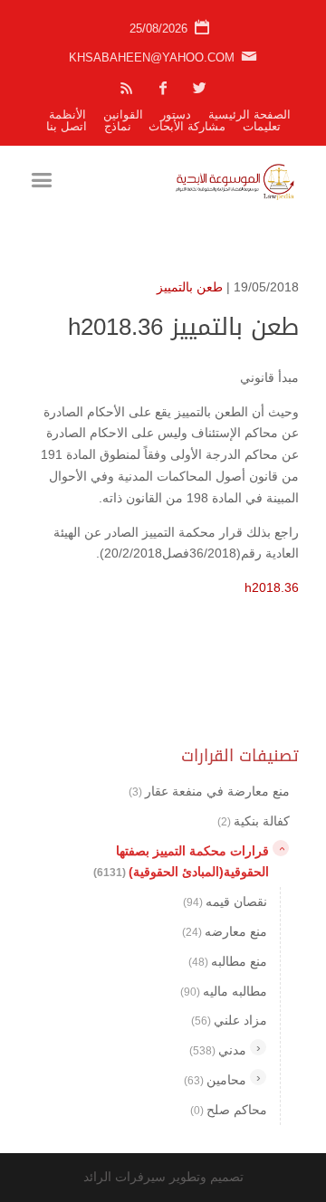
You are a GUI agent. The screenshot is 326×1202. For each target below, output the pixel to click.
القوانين (123, 114)
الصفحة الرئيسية (249, 114)
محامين (215, 1080)
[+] (258, 1047)
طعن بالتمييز (190, 287)
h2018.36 (271, 587)
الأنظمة (67, 114)
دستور (175, 114)
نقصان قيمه (225, 901)
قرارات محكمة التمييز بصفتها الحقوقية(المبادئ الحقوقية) (181, 862)
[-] (281, 848)
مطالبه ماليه (223, 991)
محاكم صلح (228, 1109)
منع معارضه (224, 931)
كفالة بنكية (253, 821)
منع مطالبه (227, 961)
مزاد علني (229, 1020)
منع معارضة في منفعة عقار (209, 791)
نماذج (117, 126)
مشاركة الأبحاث (187, 126)
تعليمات (262, 126)
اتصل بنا (66, 126)
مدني (217, 1050)
